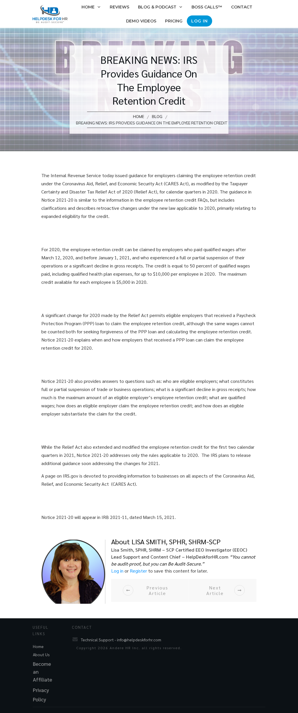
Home (38, 646)
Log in (117, 571)
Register (138, 571)
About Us (41, 654)
